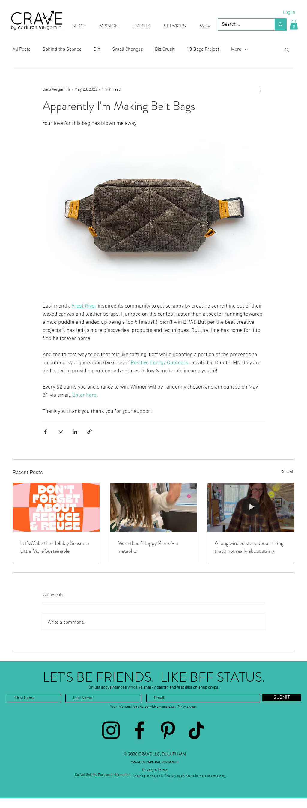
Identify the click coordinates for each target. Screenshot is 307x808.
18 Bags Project (203, 50)
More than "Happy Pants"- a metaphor (148, 547)
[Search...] (280, 24)
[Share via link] (89, 431)
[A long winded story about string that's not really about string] (250, 507)
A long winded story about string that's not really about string (249, 547)
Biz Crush (165, 50)
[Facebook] (139, 730)
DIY (97, 50)
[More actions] (260, 89)
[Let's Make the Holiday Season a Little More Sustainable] (56, 507)
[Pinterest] (168, 730)
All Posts (22, 50)
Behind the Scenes (62, 50)
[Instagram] (111, 730)
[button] (294, 24)
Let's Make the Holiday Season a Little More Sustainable (54, 547)
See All (288, 471)
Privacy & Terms (155, 770)
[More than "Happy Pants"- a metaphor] (153, 507)
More (236, 50)
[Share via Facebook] (45, 431)
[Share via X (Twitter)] (60, 431)
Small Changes (127, 50)
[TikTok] (196, 730)
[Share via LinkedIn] (75, 431)
